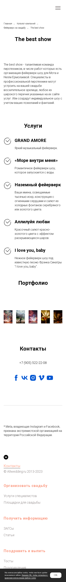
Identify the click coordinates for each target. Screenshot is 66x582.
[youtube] (50, 377)
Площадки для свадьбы (22, 502)
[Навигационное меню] (57, 8)
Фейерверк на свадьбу (15, 28)
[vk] (24, 377)
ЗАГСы (9, 528)
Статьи (9, 535)
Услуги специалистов (20, 496)
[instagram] (33, 377)
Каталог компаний (26, 23)
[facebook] (16, 377)
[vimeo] (41, 377)
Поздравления (15, 568)
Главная (8, 23)
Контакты (12, 466)
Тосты (8, 561)
